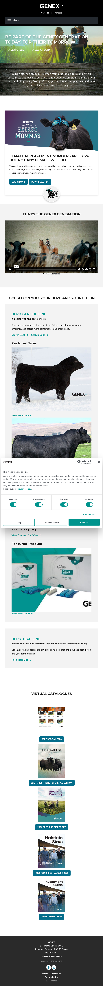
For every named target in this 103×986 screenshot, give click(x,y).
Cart (43, 12)
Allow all (84, 522)
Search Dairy (42, 50)
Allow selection (51, 522)
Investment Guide (51, 916)
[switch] (39, 504)
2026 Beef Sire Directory (51, 827)
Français (58, 12)
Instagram (54, 967)
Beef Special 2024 (52, 739)
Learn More (18, 182)
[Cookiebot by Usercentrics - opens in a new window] (81, 462)
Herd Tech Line (20, 659)
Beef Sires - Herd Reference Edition (51, 783)
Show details (88, 514)
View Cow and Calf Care (25, 535)
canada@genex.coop (51, 956)
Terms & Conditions (51, 973)
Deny (18, 522)
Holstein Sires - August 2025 (51, 873)
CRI (51, 6)
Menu (16, 20)
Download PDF (40, 182)
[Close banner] (99, 462)
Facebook (48, 967)
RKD (51, 981)
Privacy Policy (24, 489)
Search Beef (18, 50)
